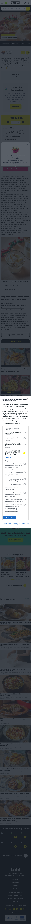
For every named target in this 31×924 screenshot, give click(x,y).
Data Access (16, 523)
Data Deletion (7, 523)
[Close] (27, 399)
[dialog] (15, 462)
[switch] (24, 432)
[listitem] (15, 429)
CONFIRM (9, 517)
